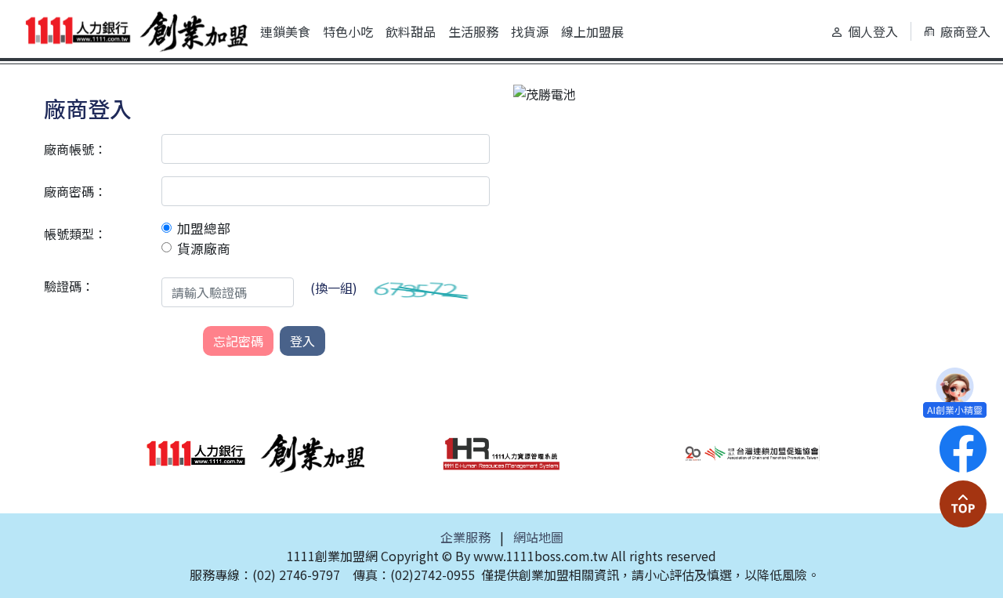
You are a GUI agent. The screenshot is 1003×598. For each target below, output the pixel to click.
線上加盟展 (592, 31)
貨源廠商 (203, 248)
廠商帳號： (75, 149)
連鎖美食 (285, 31)
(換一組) (333, 287)
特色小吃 (348, 31)
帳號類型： (75, 233)
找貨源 (530, 31)
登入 (302, 341)
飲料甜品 (411, 31)
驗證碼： (69, 286)
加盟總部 (203, 228)
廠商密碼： (75, 191)
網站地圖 (538, 536)
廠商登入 (965, 31)
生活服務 (473, 31)
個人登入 (873, 31)
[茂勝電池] (544, 92)
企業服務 (465, 536)
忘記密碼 (238, 341)
